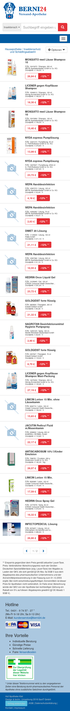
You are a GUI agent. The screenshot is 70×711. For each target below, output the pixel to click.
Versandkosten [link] (27, 652)
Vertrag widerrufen (16, 703)
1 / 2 (36, 551)
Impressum (19, 707)
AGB (31, 703)
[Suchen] (62, 27)
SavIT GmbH (45, 699)
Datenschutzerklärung (46, 703)
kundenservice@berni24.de (29, 617)
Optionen (56, 50)
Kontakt (9, 707)
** (45, 76)
